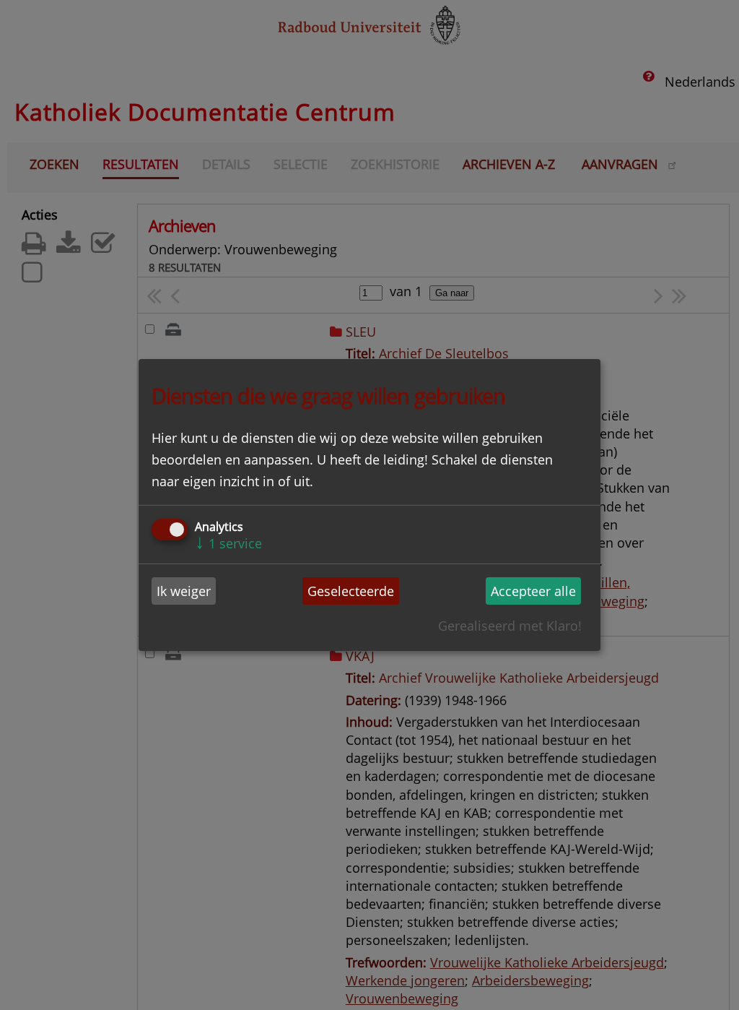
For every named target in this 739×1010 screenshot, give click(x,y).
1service (228, 543)
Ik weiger (184, 591)
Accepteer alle (533, 591)
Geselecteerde (350, 591)
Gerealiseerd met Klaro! (510, 625)
